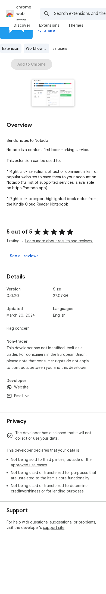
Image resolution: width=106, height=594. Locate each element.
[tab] (22, 25)
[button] (53, 93)
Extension (10, 48)
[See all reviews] (24, 255)
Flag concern (18, 328)
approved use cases (29, 465)
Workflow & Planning (37, 48)
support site (53, 527)
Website (21, 387)
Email (18, 395)
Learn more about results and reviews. (59, 240)
